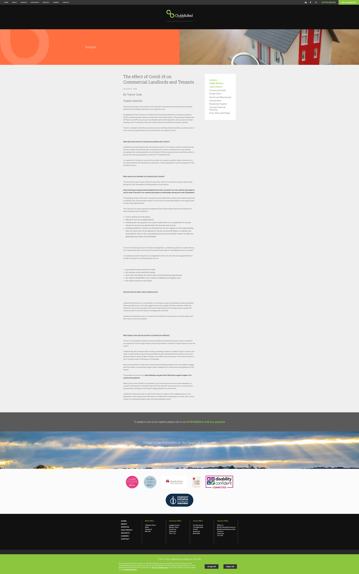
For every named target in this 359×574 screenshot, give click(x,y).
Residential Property (218, 104)
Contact (66, 2)
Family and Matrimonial (220, 97)
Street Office (198, 521)
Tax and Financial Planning (217, 108)
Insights (46, 2)
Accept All (211, 566)
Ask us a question (348, 2)
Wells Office (149, 521)
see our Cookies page (160, 568)
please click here (130, 570)
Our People (35, 2)
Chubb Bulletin (216, 83)
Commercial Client (217, 90)
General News (215, 100)
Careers (56, 2)
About (14, 2)
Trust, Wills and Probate (219, 113)
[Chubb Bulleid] (179, 15)
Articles (213, 80)
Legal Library (215, 86)
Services (24, 2)
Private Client (215, 93)
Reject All (230, 566)
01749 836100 (193, 421)
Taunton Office (222, 521)
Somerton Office (175, 521)
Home (6, 2)
